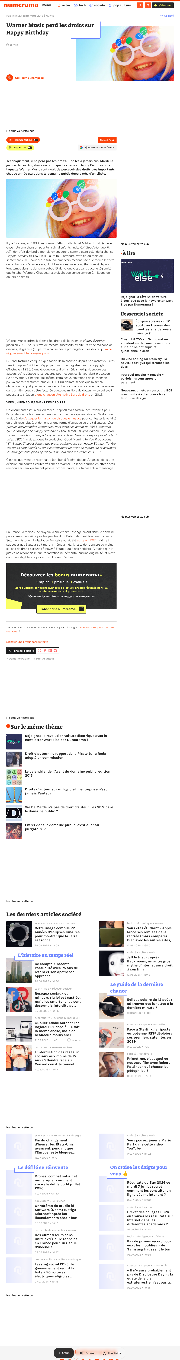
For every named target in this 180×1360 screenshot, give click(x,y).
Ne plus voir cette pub (20, 131)
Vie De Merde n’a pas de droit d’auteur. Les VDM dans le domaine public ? (69, 809)
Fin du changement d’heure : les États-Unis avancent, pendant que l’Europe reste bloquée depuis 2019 (54, 1146)
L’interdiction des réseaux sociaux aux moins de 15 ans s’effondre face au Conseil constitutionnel (57, 1058)
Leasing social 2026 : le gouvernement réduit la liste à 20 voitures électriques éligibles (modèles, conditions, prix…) (54, 1270)
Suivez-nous (107, 139)
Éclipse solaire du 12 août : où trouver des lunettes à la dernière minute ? (154, 327)
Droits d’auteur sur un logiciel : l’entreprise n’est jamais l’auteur (66, 791)
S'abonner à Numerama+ (58, 609)
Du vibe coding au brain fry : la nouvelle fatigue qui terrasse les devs (145, 363)
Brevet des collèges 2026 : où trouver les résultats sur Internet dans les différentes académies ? (150, 1218)
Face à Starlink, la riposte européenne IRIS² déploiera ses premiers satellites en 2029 (149, 1035)
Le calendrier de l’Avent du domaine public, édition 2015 (67, 773)
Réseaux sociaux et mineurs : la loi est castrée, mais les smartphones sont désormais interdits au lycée (58, 999)
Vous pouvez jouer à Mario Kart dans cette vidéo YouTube (149, 1144)
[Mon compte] (140, 5)
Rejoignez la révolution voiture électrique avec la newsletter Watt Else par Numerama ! (66, 738)
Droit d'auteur (45, 658)
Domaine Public (19, 658)
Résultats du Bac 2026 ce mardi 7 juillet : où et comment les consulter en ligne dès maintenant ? (149, 1188)
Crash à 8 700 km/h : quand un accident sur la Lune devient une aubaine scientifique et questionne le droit (145, 345)
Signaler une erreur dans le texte (27, 642)
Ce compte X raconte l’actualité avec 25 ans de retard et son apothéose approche (56, 970)
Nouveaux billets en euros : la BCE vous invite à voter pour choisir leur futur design (146, 394)
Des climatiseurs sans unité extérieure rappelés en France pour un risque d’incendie (56, 1241)
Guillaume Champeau (29, 77)
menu (46, 5)
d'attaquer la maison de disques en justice (52, 418)
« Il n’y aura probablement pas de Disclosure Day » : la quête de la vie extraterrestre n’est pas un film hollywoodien (150, 1276)
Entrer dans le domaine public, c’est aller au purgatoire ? (62, 827)
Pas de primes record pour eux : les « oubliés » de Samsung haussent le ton (149, 1245)
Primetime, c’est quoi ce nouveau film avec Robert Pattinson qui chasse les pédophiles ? (148, 1065)
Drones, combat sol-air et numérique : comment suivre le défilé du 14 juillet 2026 (57, 1182)
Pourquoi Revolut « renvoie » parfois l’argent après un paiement (142, 378)
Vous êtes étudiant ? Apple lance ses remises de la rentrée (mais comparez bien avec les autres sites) (149, 934)
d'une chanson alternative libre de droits (62, 394)
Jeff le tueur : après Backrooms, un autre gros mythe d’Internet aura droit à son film (150, 963)
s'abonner (165, 5)
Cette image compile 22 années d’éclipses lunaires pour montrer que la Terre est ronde (57, 934)
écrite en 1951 (87, 540)
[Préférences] (148, 5)
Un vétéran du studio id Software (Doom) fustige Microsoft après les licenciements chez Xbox (56, 1212)
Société (169, 15)
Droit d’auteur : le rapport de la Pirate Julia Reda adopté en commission (65, 756)
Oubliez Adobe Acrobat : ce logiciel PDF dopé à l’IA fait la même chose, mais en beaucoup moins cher (57, 1029)
